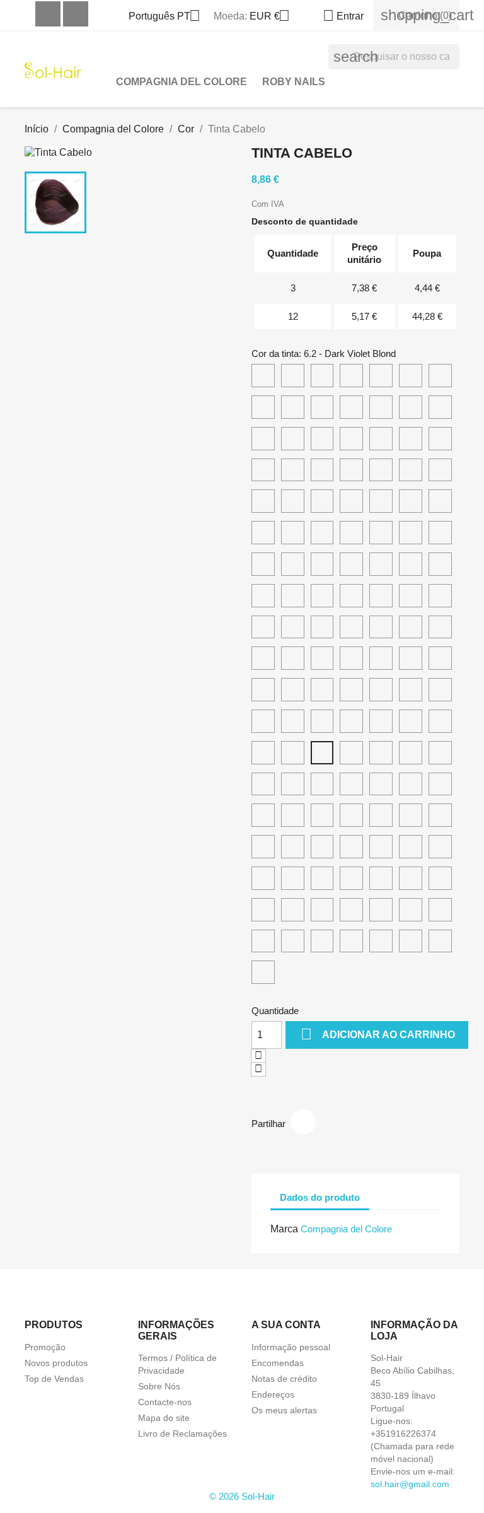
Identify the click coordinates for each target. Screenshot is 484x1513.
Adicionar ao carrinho (378, 1034)
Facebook (47, 13)
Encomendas (277, 1363)
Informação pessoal (290, 1347)
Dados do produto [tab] (320, 1197)
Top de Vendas (54, 1379)
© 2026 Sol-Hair (242, 1496)
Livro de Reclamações (182, 1433)
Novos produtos (56, 1363)
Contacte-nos (165, 1402)
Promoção (45, 1347)
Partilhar (303, 1122)
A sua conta (286, 1324)
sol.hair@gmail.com (410, 1484)
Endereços (272, 1394)
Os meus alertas (284, 1410)
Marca (284, 1229)
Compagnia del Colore (181, 81)
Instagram (75, 13)
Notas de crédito (284, 1379)
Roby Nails (293, 81)
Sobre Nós (159, 1386)
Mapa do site (164, 1418)
